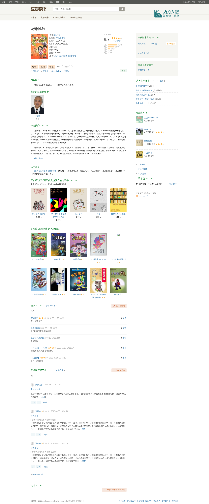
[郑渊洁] (37, 105)
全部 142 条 (50, 306)
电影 (17, 2)
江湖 (98, 214)
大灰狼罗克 (117, 294)
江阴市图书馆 (143, 70)
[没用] (39, 402)
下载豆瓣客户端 (189, 2)
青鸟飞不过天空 (142, 86)
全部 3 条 (60, 370)
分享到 (66, 71)
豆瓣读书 (41, 9)
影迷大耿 (148, 129)
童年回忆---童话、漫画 (145, 99)
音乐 (24, 2)
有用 (125, 318)
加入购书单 (56, 71)
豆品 (70, 2)
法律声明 (148, 501)
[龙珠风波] (39, 47)
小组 (44, 2)
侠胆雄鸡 (77, 294)
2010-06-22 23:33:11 (55, 318)
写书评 (45, 71)
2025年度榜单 (59, 17)
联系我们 (140, 501)
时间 (64, 2)
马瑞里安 (34, 318)
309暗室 (57, 259)
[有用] (33, 434)
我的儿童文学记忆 (143, 95)
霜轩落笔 (148, 141)
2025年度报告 (75, 17)
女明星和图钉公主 (98, 259)
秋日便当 (78, 214)
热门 (32, 311)
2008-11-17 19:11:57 (65, 348)
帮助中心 (156, 501)
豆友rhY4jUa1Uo (151, 118)
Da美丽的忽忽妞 (37, 338)
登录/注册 (202, 2)
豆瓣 (3, 2)
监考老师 (35, 416)
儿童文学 (139, 103)
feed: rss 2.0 (143, 196)
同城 (37, 2)
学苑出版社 (60, 38)
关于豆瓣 (122, 501)
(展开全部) (38, 158)
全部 (162, 81)
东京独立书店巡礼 (118, 214)
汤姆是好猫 (35, 328)
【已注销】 (35, 358)
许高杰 (38, 411)
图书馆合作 (166, 501)
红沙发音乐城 (37, 259)
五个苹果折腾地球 (118, 259)
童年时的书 (36, 389)
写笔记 (36, 71)
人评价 (116, 41)
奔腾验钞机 (57, 294)
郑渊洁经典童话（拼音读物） (66, 56)
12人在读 (141, 164)
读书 (10, 2)
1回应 (45, 402)
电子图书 (45, 17)
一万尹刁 (148, 153)
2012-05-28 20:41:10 (57, 358)
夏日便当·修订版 (38, 214)
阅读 (51, 2)
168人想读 (141, 174)
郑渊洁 (57, 35)
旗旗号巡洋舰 (37, 294)
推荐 (123, 70)
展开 (43, 397)
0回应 (45, 435)
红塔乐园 (77, 259)
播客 (30, 2)
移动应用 (175, 501)
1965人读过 (142, 169)
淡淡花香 (39, 385)
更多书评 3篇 (37, 474)
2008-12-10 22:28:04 (53, 338)
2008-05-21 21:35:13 (48, 328)
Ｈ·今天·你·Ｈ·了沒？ (39, 348)
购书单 (34, 17)
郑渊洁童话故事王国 (144, 90)
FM (57, 2)
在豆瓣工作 (131, 501)
